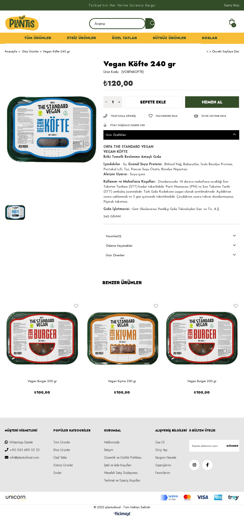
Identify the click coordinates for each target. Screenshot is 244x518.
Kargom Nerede (165, 457)
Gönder (232, 446)
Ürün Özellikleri (116, 135)
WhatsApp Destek (21, 442)
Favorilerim (162, 472)
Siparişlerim (163, 465)
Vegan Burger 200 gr (42, 381)
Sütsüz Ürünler (169, 38)
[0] (232, 21)
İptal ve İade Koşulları (118, 465)
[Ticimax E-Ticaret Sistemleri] (122, 514)
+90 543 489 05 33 (25, 449)
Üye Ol (159, 442)
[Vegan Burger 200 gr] (42, 338)
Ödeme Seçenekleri (119, 245)
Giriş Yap (161, 449)
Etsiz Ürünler (81, 38)
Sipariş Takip (231, 5)
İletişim (108, 449)
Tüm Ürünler (37, 38)
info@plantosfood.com (24, 457)
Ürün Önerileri (115, 255)
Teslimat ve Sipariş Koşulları (122, 480)
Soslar (209, 38)
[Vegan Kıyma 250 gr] (122, 338)
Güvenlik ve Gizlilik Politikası (123, 457)
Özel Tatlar (124, 38)
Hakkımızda (111, 442)
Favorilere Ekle (76, 306)
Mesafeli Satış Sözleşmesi (121, 472)
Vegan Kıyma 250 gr (122, 381)
